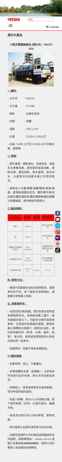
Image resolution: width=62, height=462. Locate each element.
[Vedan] (13, 19)
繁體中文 (53, 27)
